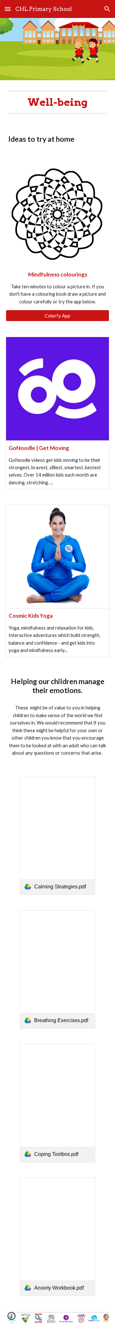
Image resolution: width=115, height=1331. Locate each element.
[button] (7, 9)
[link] (57, 836)
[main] (57, 102)
